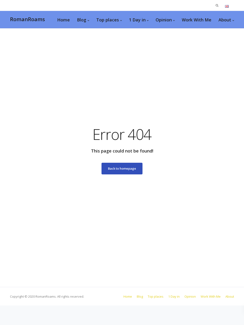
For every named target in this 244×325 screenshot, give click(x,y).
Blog (81, 20)
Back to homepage (122, 168)
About (225, 20)
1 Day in (137, 20)
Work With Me (196, 20)
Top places (107, 20)
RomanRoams (27, 19)
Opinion (164, 20)
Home (63, 20)
